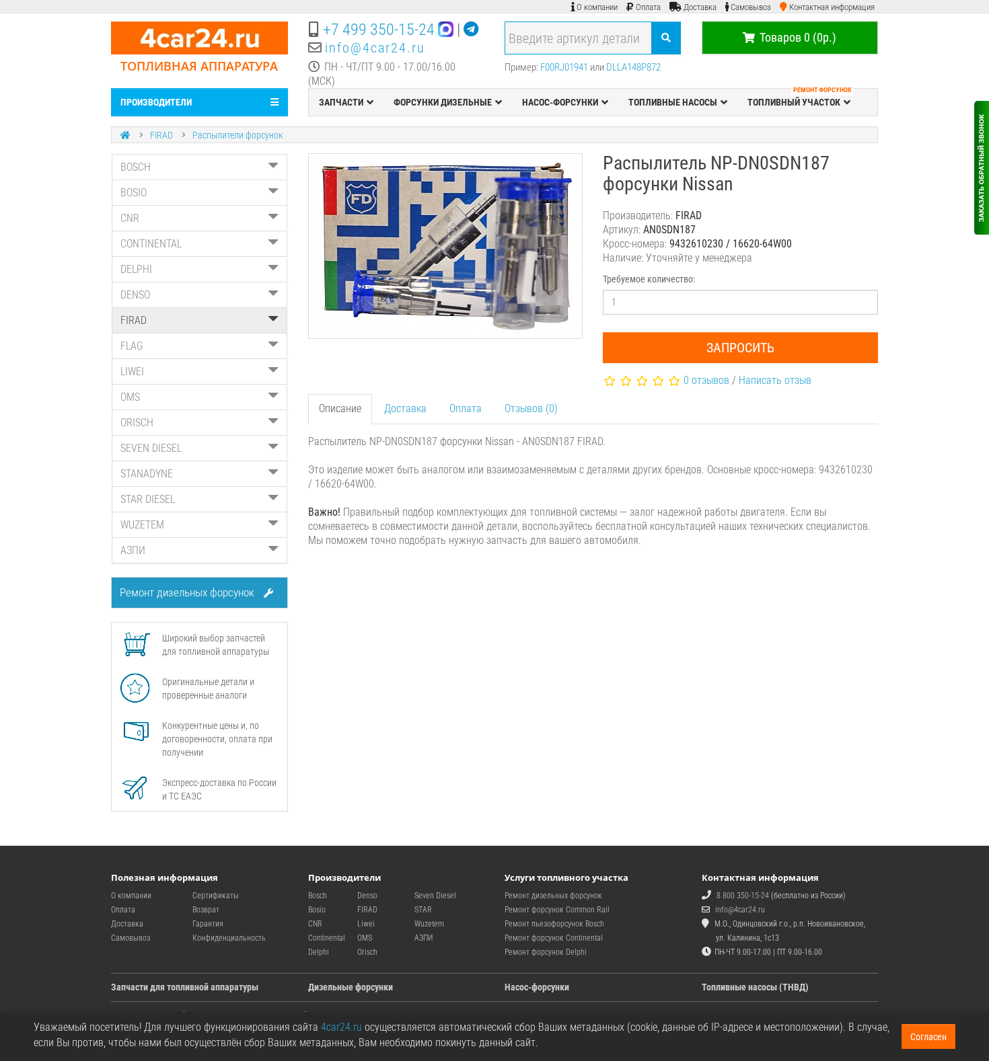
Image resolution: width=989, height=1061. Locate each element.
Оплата (465, 408)
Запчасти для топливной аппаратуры (184, 987)
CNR (129, 218)
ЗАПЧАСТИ (341, 102)
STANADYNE (146, 473)
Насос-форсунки (537, 987)
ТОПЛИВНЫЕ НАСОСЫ (672, 102)
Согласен (928, 1036)
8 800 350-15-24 (743, 895)
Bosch (317, 895)
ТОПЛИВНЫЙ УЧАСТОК (799, 98)
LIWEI (132, 371)
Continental (326, 938)
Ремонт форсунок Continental (554, 938)
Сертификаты (215, 895)
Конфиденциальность (229, 938)
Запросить (740, 348)
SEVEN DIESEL (151, 448)
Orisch (367, 952)
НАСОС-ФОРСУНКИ (560, 102)
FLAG (131, 346)
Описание (340, 408)
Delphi (318, 952)
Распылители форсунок (237, 135)
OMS (130, 397)
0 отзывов (706, 380)
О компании (131, 895)
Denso (367, 895)
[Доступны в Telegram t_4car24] (471, 29)
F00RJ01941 (564, 67)
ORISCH (136, 422)
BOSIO (133, 192)
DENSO (135, 294)
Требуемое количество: (649, 279)
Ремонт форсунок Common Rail (557, 909)
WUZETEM (142, 524)
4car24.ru (341, 1027)
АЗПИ (132, 550)
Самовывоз (130, 938)
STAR (423, 909)
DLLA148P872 (633, 67)
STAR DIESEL (147, 499)
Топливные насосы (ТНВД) (755, 987)
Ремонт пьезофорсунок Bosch (554, 924)
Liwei (366, 924)
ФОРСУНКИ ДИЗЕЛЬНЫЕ (443, 102)
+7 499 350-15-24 (379, 29)
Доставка (405, 408)
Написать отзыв (775, 380)
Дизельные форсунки (350, 987)
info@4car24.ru (375, 48)
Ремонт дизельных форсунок (188, 592)
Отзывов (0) (531, 408)
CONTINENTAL (151, 243)
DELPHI (136, 269)
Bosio (317, 909)
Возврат (205, 909)
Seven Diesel (435, 895)
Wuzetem (429, 924)
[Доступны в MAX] (445, 29)
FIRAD (161, 135)
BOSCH (135, 167)
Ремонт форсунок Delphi (546, 952)
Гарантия (207, 924)
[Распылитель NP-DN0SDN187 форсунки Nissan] (445, 246)
